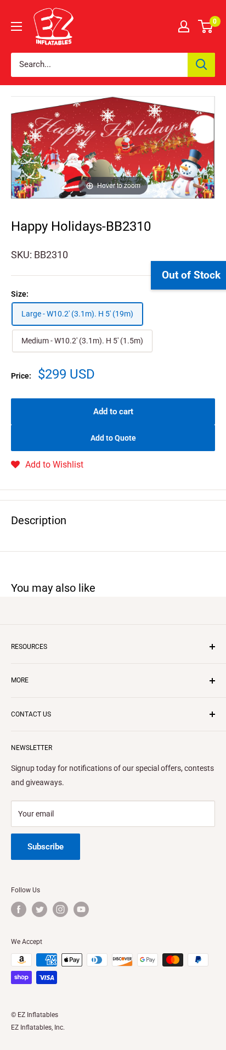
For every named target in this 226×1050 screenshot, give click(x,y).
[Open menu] (16, 26)
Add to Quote (113, 438)
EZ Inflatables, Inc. (38, 1027)
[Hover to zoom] (113, 146)
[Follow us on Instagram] (60, 909)
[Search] (201, 65)
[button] (47, 465)
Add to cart (113, 411)
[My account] (183, 26)
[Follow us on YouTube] (81, 909)
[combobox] (99, 65)
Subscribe (45, 847)
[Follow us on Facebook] (18, 909)
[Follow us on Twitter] (39, 909)
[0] (206, 26)
